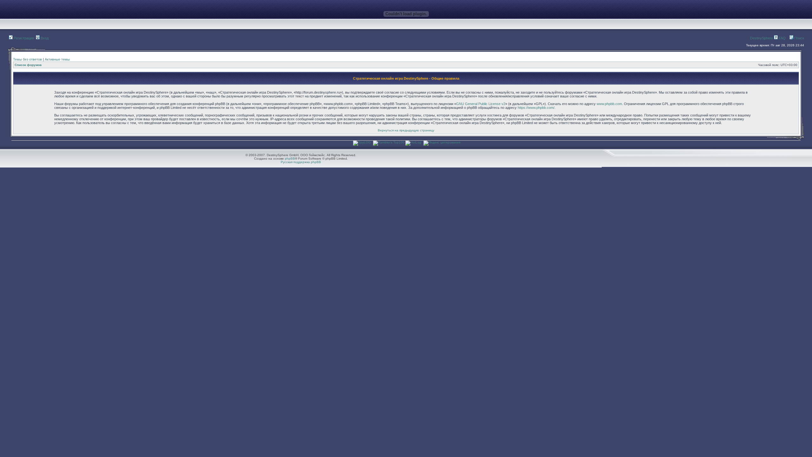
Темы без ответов (27, 59)
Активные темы (57, 59)
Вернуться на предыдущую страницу (406, 130)
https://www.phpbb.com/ (536, 107)
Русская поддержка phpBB (301, 162)
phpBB (290, 158)
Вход (44, 38)
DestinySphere (761, 38)
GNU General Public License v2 (480, 104)
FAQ (782, 38)
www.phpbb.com (609, 104)
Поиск (798, 38)
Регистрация (23, 38)
